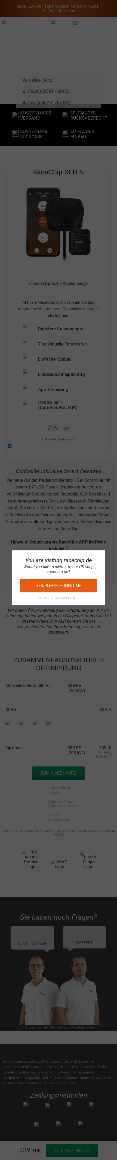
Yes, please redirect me (58, 585)
